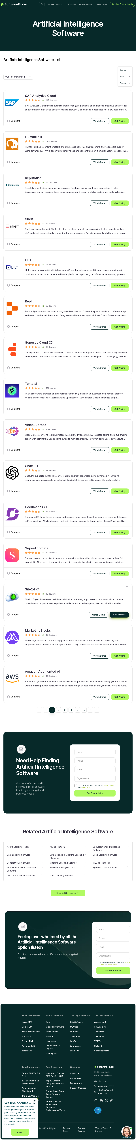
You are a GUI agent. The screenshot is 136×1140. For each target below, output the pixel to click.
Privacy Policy (85, 787)
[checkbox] (75, 785)
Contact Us (75, 1078)
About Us (74, 1073)
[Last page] (96, 710)
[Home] (14, 4)
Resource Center (86, 4)
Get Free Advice (95, 793)
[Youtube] (111, 1100)
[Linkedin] (101, 1100)
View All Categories (66, 893)
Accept (20, 1132)
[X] (106, 1100)
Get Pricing (119, 121)
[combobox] (125, 70)
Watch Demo (99, 121)
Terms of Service (108, 785)
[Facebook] (95, 1100)
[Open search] (41, 4)
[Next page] (90, 710)
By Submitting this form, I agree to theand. (96, 786)
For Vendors (71, 4)
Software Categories (55, 4)
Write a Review (101, 4)
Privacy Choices (78, 1088)
